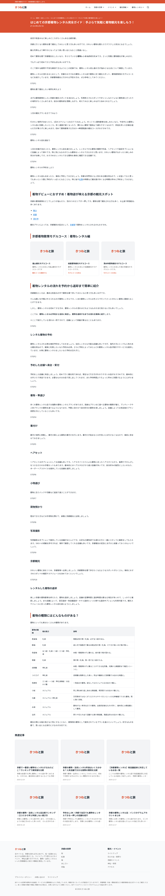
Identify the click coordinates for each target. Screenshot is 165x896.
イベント (111, 7)
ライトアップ (113, 853)
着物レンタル (137, 7)
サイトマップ (53, 877)
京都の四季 (98, 7)
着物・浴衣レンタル (42, 18)
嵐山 (35, 210)
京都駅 (72, 224)
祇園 (35, 214)
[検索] (148, 7)
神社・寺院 (112, 863)
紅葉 (81, 179)
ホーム (87, 7)
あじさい (64, 863)
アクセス (111, 867)
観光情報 (123, 7)
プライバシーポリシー (23, 877)
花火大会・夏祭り (114, 856)
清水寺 (36, 218)
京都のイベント (113, 860)
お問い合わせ (40, 877)
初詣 (63, 867)
